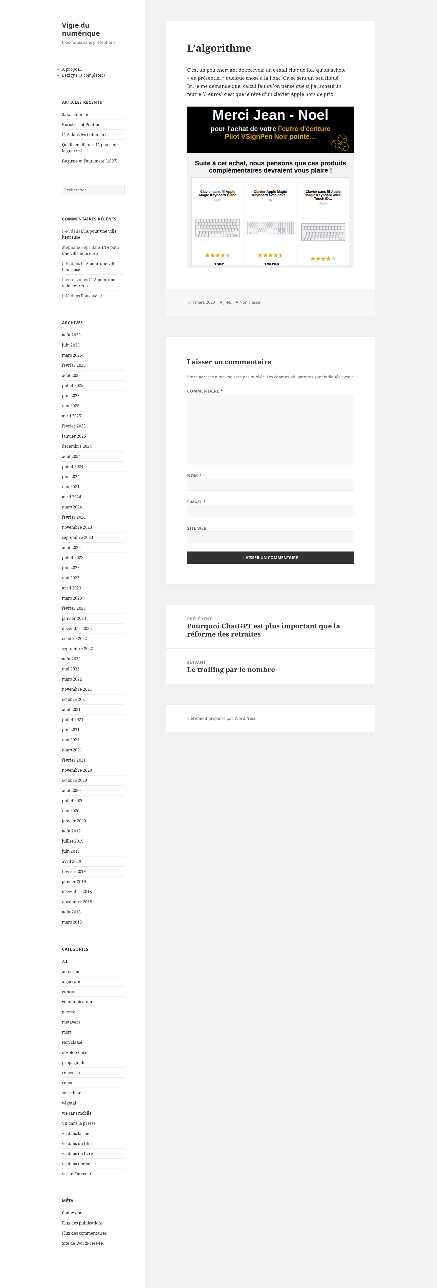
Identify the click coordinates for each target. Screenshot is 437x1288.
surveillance (74, 1093)
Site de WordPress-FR (83, 1243)
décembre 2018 (77, 891)
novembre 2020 (77, 770)
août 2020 (71, 790)
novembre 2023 (77, 527)
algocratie (71, 981)
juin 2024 (71, 476)
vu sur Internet (76, 1174)
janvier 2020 (74, 821)
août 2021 (71, 709)
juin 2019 (71, 851)
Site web (197, 528)
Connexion (72, 1213)
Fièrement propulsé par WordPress (221, 718)
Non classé (72, 1042)
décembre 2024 (77, 446)
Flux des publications (82, 1223)
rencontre (71, 1072)
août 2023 (71, 547)
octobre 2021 (74, 699)
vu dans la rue (75, 1133)
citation (69, 991)
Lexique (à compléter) (83, 75)
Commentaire (205, 391)
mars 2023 (72, 598)
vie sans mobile (77, 1113)
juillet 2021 (72, 719)
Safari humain (76, 114)
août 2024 (71, 456)
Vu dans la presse (79, 1123)
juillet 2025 (72, 385)
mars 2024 (72, 507)
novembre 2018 (77, 902)
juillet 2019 (72, 841)
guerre (68, 1012)
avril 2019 (71, 861)
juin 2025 (71, 395)
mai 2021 (70, 740)
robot (67, 1083)
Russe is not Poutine (81, 124)
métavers (71, 1022)
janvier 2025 (74, 436)
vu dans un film (77, 1143)
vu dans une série (79, 1164)
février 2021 (74, 760)
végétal (69, 1103)
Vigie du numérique (81, 29)
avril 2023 (71, 588)
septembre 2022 (77, 648)
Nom (194, 475)
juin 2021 (71, 729)
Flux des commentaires (84, 1233)
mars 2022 (72, 679)
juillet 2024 (72, 466)
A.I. (65, 961)
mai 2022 (70, 669)
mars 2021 (72, 750)
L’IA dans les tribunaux (84, 134)
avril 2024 (71, 497)
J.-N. (227, 302)
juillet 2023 (72, 557)
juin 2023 (71, 567)
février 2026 (74, 365)
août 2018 (71, 912)
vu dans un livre (77, 1153)
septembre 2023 (77, 537)
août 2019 (71, 831)
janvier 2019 (74, 881)
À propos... (72, 69)
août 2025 (71, 375)
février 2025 (74, 426)
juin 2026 (71, 345)
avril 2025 (71, 416)
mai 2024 (70, 486)
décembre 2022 (77, 628)
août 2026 (71, 335)
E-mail (196, 502)
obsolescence (74, 1052)
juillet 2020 (72, 800)
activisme (71, 971)
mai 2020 (70, 810)
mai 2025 (70, 405)
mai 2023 (70, 578)
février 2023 (74, 608)
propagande (73, 1062)
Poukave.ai (91, 296)
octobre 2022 (74, 638)
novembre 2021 (77, 689)
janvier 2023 (74, 618)
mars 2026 (72, 355)
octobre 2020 (74, 780)
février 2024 (74, 517)
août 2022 (71, 659)
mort (67, 1032)
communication (77, 1002)
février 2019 (74, 871)
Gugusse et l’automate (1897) (90, 161)
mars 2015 (72, 922)
